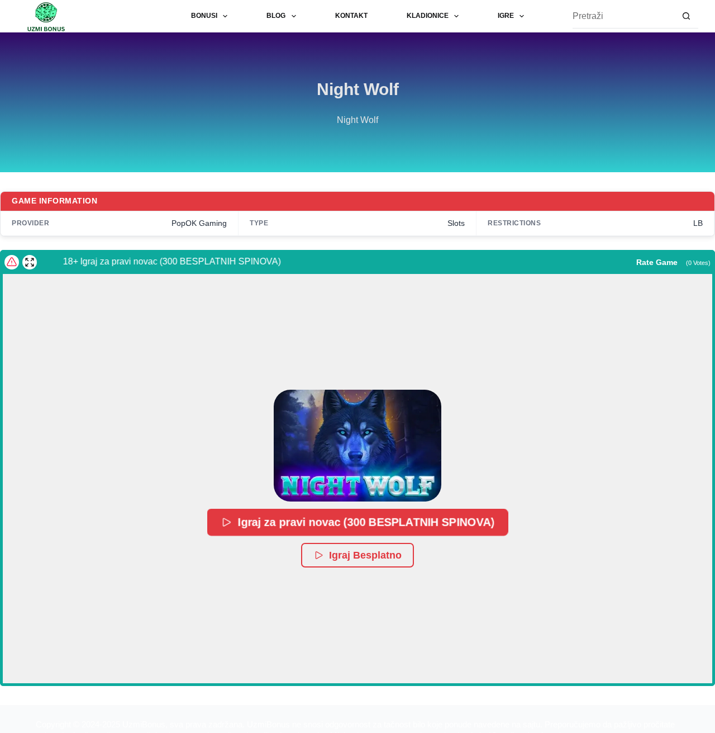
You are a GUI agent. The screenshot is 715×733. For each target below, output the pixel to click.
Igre (506, 16)
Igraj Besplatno (365, 555)
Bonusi (204, 16)
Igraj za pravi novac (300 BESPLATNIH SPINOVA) (365, 522)
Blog (275, 16)
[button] (357, 446)
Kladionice (428, 16)
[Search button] (686, 16)
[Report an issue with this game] (11, 262)
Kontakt (351, 16)
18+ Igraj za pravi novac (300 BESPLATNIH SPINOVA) (165, 261)
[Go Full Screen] (29, 262)
